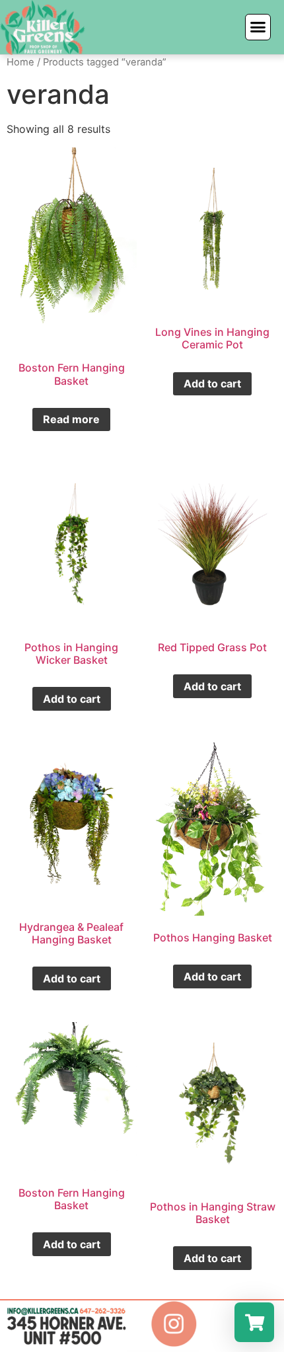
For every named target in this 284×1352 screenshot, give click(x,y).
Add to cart (212, 383)
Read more (71, 419)
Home (20, 62)
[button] (258, 27)
